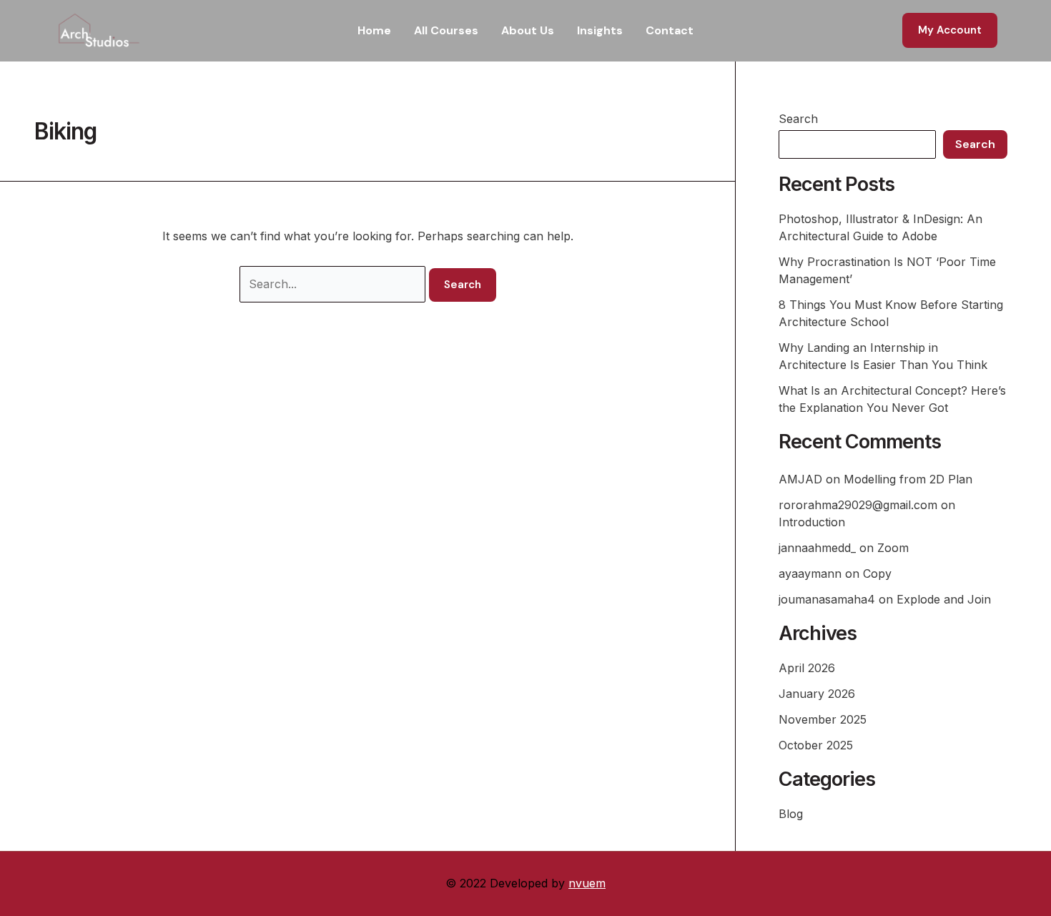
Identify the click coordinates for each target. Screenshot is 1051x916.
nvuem (587, 883)
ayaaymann (810, 573)
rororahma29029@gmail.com (858, 505)
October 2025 (816, 745)
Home (374, 30)
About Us (527, 30)
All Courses (446, 30)
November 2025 (823, 719)
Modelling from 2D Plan (908, 479)
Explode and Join (944, 599)
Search (798, 119)
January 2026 (817, 693)
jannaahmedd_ (817, 548)
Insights (600, 30)
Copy (877, 573)
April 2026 (807, 668)
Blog (791, 814)
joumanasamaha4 (827, 599)
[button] (949, 30)
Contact (670, 30)
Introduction (812, 522)
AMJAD (800, 479)
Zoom (893, 548)
